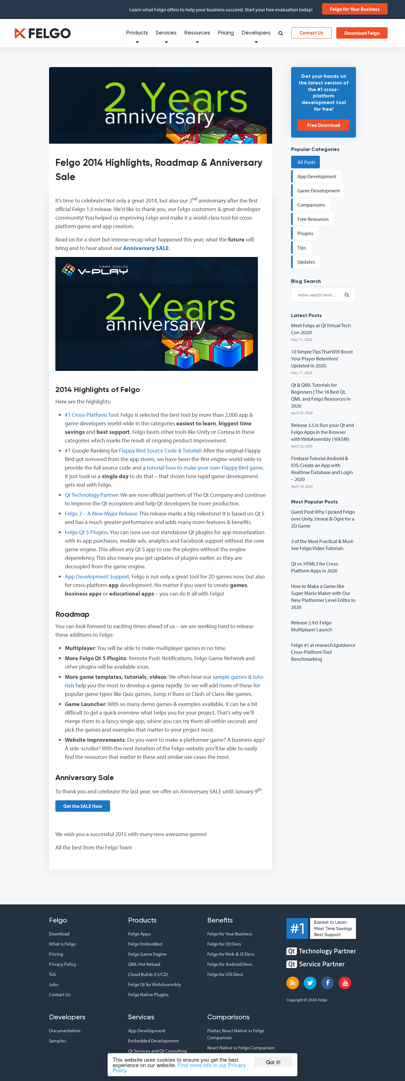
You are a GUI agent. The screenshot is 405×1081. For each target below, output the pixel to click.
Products (137, 33)
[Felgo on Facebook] (327, 983)
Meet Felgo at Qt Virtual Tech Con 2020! (321, 328)
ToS (52, 974)
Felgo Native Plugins (148, 994)
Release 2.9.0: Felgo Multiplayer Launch (311, 626)
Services (166, 33)
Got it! (273, 1062)
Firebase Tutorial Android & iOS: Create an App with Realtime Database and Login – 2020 (322, 468)
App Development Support (97, 576)
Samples (57, 1041)
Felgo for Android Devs (229, 964)
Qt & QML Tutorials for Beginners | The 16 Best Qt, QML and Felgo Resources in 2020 (321, 395)
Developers (256, 33)
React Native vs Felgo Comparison (241, 1048)
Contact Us (311, 32)
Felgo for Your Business (355, 9)
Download (59, 934)
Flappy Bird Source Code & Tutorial (160, 450)
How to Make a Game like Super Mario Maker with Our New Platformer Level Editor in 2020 (323, 596)
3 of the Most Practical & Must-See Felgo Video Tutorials (322, 544)
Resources (197, 33)
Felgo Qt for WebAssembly (154, 984)
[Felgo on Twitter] (310, 983)
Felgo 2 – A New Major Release (101, 513)
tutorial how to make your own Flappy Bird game (205, 467)
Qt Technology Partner (91, 494)
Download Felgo (362, 33)
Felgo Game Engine (147, 954)
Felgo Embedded (145, 944)
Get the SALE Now (82, 806)
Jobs (53, 984)
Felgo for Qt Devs (224, 944)
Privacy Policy (62, 964)
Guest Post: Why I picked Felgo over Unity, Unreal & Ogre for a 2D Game (323, 519)
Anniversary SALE (146, 248)
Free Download (323, 125)
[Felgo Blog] (292, 983)
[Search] (280, 33)
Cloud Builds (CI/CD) (148, 974)
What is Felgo (62, 944)
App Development (146, 1031)
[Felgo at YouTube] (345, 983)
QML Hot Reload (144, 964)
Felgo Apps (139, 934)
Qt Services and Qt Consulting (157, 1051)
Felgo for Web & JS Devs (230, 954)
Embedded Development (153, 1041)
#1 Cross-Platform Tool (91, 414)
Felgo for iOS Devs (225, 974)
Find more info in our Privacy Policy (179, 1067)
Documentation (64, 1031)
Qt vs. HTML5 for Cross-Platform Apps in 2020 (315, 567)
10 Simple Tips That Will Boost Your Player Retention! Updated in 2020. (322, 358)
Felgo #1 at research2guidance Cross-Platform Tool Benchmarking (323, 652)
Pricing (226, 33)
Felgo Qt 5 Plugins (86, 532)
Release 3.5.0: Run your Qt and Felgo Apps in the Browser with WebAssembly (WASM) (322, 432)
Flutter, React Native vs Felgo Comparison (235, 1034)
